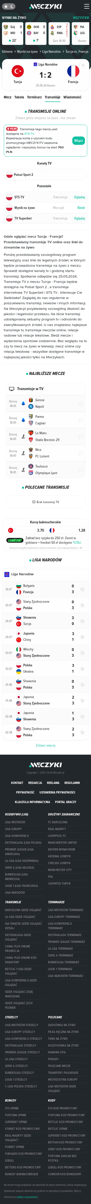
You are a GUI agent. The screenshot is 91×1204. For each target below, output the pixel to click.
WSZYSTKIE (81, 18)
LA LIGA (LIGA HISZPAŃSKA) (21, 861)
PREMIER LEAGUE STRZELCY (22, 1052)
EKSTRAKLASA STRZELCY (20, 1046)
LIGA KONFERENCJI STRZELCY (23, 1039)
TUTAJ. (77, 542)
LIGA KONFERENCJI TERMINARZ (60, 926)
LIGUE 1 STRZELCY (16, 1080)
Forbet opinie (14, 1147)
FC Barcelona (57, 822)
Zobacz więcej (45, 745)
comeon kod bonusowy (64, 1174)
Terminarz (34, 97)
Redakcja (35, 782)
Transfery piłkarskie (63, 1073)
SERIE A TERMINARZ (60, 955)
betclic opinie (57, 1129)
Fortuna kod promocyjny (66, 1115)
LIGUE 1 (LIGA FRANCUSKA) (21, 886)
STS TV (29, 133)
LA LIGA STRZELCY (16, 1059)
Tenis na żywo (58, 1039)
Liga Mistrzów (15, 822)
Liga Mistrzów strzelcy (21, 1025)
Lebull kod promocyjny (65, 1167)
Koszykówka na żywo (63, 1046)
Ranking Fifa (57, 1052)
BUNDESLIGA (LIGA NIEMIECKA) (16, 876)
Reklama (53, 782)
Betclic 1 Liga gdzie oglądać (18, 971)
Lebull (9, 1161)
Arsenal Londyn (59, 856)
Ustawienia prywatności (57, 792)
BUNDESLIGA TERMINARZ (63, 962)
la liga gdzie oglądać (20, 917)
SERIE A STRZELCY (16, 1066)
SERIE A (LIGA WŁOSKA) (19, 868)
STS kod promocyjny (62, 1108)
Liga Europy (13, 829)
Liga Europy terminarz (64, 917)
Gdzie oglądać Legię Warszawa (19, 994)
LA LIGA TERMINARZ (60, 949)
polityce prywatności (27, 1197)
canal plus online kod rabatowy (20, 960)
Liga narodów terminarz (65, 976)
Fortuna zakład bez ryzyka (62, 1158)
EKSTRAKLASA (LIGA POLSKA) (23, 843)
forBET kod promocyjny (22, 1129)
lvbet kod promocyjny (64, 1149)
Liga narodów (15, 893)
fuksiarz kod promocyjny (23, 1154)
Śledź (81, 208)
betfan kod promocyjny (65, 1142)
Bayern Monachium (61, 849)
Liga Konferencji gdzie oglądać (21, 982)
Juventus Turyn (59, 884)
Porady (53, 1059)
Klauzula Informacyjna (32, 802)
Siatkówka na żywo (62, 1025)
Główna (7, 51)
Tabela (19, 97)
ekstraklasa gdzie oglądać (18, 937)
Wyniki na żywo (14, 18)
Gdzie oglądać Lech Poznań (18, 1005)
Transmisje (52, 97)
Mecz (7, 97)
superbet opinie (16, 1122)
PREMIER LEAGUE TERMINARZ (66, 942)
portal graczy (65, 802)
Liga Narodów (51, 51)
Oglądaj (79, 197)
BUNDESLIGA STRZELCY (19, 1073)
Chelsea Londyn (59, 863)
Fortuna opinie (15, 1115)
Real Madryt (57, 829)
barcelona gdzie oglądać (23, 910)
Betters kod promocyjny (23, 1167)
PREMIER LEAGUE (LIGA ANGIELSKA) (19, 851)
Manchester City (60, 870)
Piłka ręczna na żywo (63, 1032)
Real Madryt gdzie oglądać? (18, 1138)
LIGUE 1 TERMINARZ (60, 969)
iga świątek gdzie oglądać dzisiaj (23, 926)
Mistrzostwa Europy (63, 1080)
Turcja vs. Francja (76, 51)
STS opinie (12, 1108)
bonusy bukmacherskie (21, 1174)
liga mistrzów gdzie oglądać (62, 1088)
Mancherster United (62, 843)
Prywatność (25, 792)
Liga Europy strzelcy (20, 1032)
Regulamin (72, 782)
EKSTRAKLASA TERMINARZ (64, 935)
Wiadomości (72, 97)
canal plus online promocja (17, 948)
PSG (50, 877)
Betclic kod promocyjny (65, 1122)
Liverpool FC (57, 836)
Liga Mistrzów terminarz (65, 910)
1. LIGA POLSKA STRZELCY (21, 1086)
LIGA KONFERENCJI (17, 836)
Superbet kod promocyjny (67, 1136)
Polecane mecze (59, 1066)
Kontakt (17, 782)
